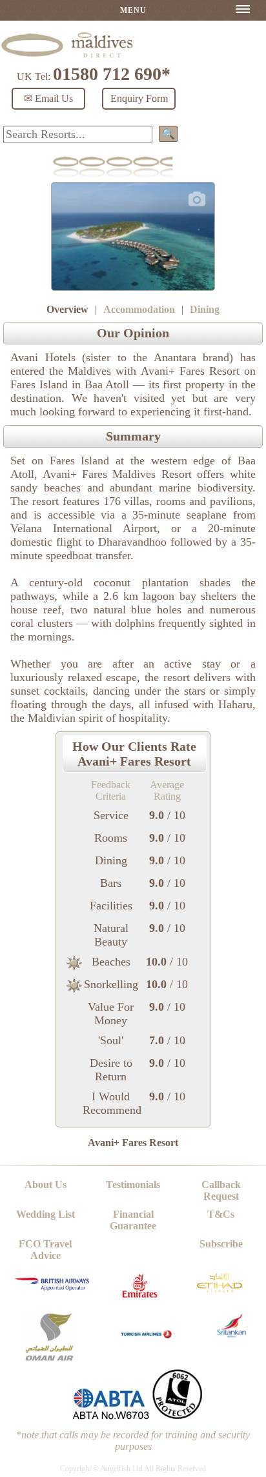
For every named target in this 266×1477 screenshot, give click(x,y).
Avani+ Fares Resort (133, 1142)
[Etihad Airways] (219, 1295)
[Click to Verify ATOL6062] (177, 1416)
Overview (67, 309)
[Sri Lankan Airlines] (231, 1334)
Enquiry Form (139, 98)
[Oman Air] (49, 1358)
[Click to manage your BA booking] (53, 1287)
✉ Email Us (48, 98)
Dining (205, 309)
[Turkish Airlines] (147, 1343)
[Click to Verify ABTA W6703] (110, 1416)
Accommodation (139, 309)
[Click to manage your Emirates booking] (139, 1300)
